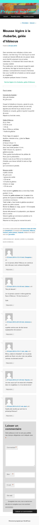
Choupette (28, 257)
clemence (28, 322)
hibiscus (32, 230)
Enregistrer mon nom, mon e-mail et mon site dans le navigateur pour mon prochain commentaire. (18, 504)
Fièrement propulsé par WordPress (19, 521)
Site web (9, 495)
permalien (12, 234)
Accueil (5, 16)
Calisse (27, 286)
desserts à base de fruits (28, 229)
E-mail (10, 485)
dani (25, 406)
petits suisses (13, 232)
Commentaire (12, 447)
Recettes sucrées (29, 16)
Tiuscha (27, 380)
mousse (5, 232)
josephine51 (9, 230)
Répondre (9, 269)
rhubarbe (21, 232)
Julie (26, 351)
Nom (10, 474)
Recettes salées (15, 16)
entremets (26, 230)
